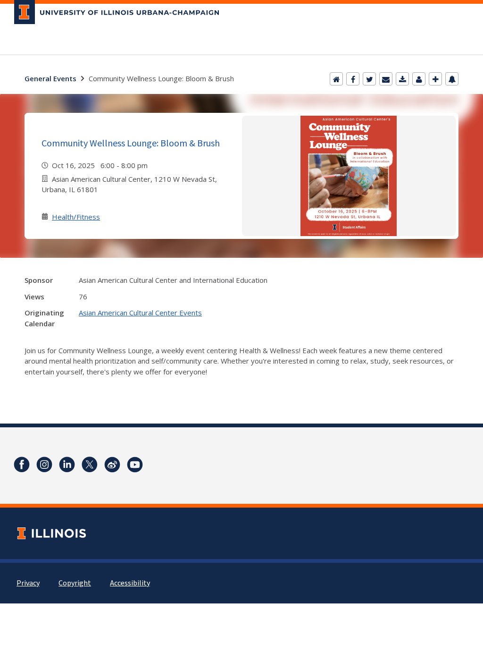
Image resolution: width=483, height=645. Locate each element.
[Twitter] (369, 78)
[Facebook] (352, 78)
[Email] (385, 78)
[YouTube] (135, 464)
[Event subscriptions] (451, 78)
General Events (50, 78)
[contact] (418, 78)
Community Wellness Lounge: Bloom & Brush (131, 143)
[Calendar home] (336, 78)
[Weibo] (112, 464)
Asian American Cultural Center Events (140, 312)
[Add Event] (435, 78)
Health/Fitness (76, 216)
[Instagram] (44, 464)
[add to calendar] (402, 78)
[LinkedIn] (67, 464)
